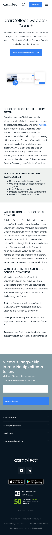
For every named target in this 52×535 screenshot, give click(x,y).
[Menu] (46, 4)
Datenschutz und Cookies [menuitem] (37, 523)
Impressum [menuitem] (15, 519)
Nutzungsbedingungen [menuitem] (32, 519)
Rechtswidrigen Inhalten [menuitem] (14, 523)
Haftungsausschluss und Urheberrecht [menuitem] (26, 528)
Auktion (43, 124)
